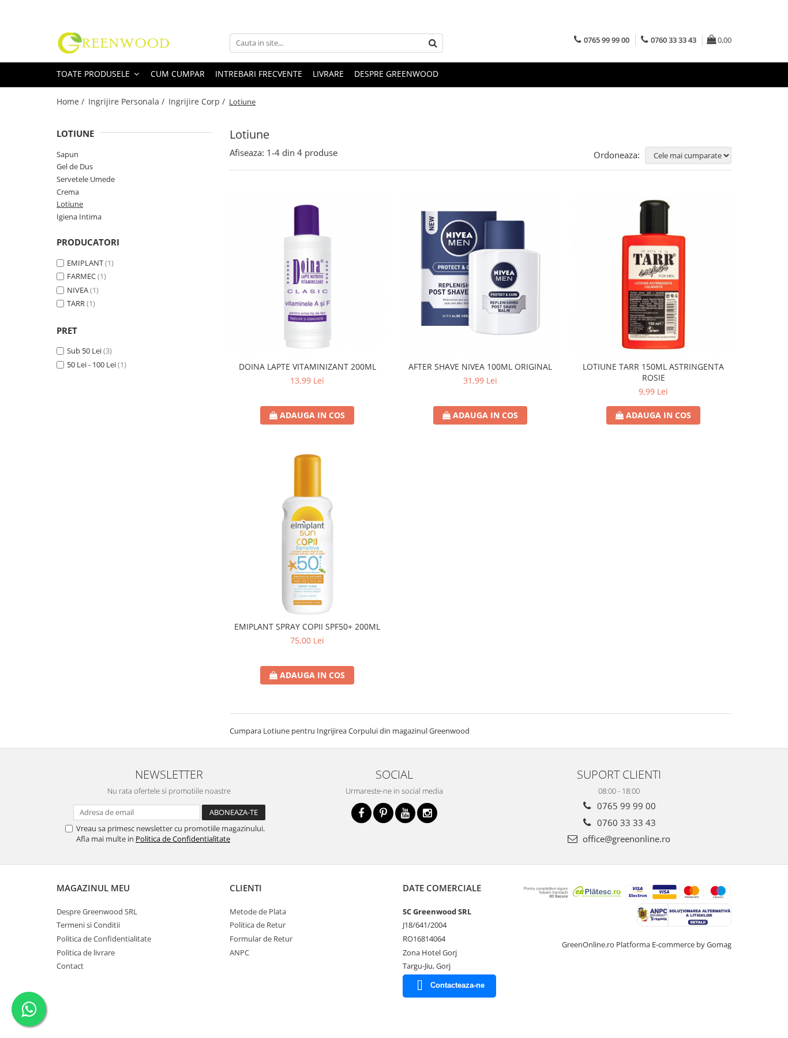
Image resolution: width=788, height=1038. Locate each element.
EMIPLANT (85, 263)
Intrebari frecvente (258, 73)
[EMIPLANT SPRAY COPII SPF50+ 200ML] (307, 534)
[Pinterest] (383, 813)
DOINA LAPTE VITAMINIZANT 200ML (307, 366)
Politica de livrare (86, 952)
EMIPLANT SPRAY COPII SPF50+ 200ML (307, 626)
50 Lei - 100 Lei (91, 364)
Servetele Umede (86, 179)
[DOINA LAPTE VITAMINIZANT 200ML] (307, 274)
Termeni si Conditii (88, 925)
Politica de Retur (258, 925)
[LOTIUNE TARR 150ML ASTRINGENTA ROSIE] (653, 274)
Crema (68, 192)
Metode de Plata (258, 911)
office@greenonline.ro (625, 838)
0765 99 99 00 (625, 806)
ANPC (239, 952)
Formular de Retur (261, 938)
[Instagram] (427, 813)
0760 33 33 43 (625, 822)
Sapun (67, 154)
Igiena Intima (79, 216)
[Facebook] (361, 813)
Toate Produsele (94, 73)
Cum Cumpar (178, 73)
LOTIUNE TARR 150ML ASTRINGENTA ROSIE (653, 372)
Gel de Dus (75, 166)
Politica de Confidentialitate (183, 839)
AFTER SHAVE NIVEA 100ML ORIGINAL (480, 366)
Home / (72, 101)
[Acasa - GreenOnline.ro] (114, 43)
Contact (70, 966)
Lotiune (70, 204)
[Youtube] (405, 813)
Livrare (328, 73)
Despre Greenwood (396, 73)
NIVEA (77, 290)
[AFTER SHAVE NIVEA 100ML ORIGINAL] (480, 274)
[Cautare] (432, 43)
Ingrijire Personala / (127, 101)
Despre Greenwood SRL (97, 911)
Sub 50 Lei (84, 350)
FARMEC (81, 276)
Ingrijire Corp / (197, 101)
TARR (76, 303)
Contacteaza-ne (457, 985)
